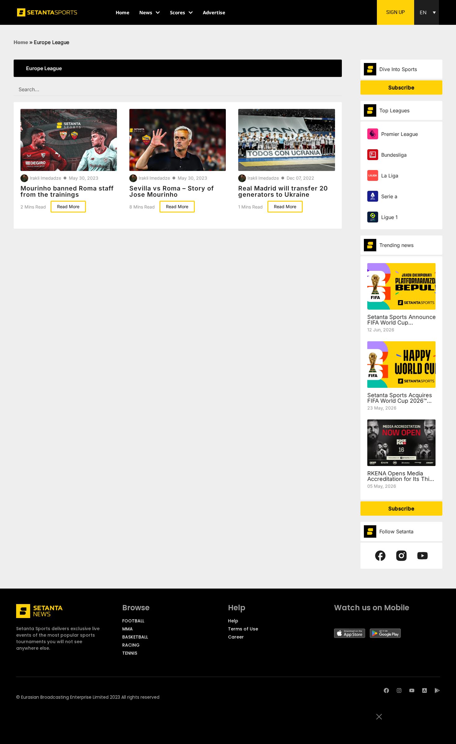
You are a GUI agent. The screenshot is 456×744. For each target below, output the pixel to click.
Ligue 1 (389, 217)
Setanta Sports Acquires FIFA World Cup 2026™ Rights (399, 401)
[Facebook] (386, 690)
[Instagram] (399, 690)
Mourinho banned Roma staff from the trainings (67, 191)
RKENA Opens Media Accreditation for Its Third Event (401, 479)
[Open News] (157, 12)
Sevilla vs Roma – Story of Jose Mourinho (171, 191)
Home (21, 42)
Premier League (399, 134)
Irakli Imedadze (45, 178)
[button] (426, 12)
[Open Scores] (190, 12)
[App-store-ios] (424, 690)
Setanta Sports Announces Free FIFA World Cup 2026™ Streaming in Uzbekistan (410, 322)
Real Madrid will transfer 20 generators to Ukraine (283, 191)
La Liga (389, 176)
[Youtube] (411, 690)
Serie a (389, 196)
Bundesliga (394, 155)
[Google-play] (437, 690)
